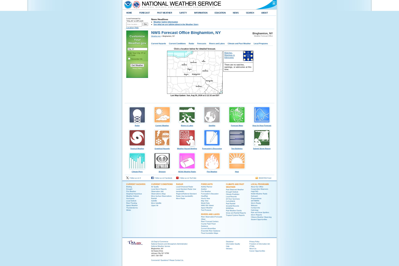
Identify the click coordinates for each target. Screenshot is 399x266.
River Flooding (131, 203)
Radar (191, 44)
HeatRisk (204, 196)
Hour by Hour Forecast (261, 125)
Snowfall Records (232, 206)
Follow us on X (135, 178)
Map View (204, 201)
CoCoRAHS (230, 201)
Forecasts (201, 44)
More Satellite (156, 203)
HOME (129, 13)
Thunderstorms (132, 208)
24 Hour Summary (233, 199)
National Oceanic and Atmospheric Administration (169, 244)
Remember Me (136, 59)
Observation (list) (157, 191)
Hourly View (205, 198)
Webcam (254, 205)
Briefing (129, 186)
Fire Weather (212, 172)
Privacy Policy (137, 68)
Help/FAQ (254, 191)
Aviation (204, 189)
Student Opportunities (259, 219)
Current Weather (162, 125)
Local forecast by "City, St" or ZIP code (134, 19)
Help (227, 246)
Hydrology (254, 210)
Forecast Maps (237, 125)
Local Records (231, 196)
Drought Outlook (232, 192)
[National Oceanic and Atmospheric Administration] (127, 4)
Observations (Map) (158, 193)
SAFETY (183, 13)
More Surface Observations (161, 196)
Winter (128, 210)
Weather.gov (156, 36)
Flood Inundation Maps (209, 233)
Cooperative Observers (259, 189)
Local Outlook (131, 201)
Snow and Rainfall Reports (236, 213)
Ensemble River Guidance (210, 231)
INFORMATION (200, 13)
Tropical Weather (137, 149)
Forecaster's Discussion (212, 149)
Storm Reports (256, 215)
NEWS (236, 13)
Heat (237, 172)
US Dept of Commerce (159, 241)
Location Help (132, 27)
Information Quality (233, 244)
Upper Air (154, 205)
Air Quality (155, 186)
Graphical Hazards (162, 149)
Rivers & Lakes (187, 125)
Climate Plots (137, 172)
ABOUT (264, 13)
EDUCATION (220, 13)
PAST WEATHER (164, 13)
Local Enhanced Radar (184, 186)
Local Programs (261, 44)
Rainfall (154, 198)
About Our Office (257, 186)
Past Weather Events (234, 210)
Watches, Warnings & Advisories (229, 55)
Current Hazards (158, 44)
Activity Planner (206, 186)
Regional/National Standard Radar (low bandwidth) (186, 194)
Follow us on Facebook (163, 178)
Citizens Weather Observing (261, 217)
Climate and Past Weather (239, 44)
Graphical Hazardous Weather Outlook (134, 194)
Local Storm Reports (158, 189)
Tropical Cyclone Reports (235, 215)
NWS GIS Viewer (207, 205)
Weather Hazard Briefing (187, 149)
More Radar (180, 198)
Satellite (212, 125)
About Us (252, 248)
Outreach (254, 196)
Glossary (229, 248)
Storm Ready (256, 203)
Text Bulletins (237, 149)
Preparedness (256, 198)
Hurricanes (130, 198)
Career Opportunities (257, 251)
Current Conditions (177, 44)
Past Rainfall (230, 203)
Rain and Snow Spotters (260, 212)
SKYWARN (255, 201)
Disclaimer (230, 241)
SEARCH (250, 13)
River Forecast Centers (209, 221)
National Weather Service (160, 246)
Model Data (205, 203)
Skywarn (162, 172)
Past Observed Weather (235, 189)
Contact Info (255, 208)
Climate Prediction (232, 194)
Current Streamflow (208, 228)
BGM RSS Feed (264, 178)
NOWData (230, 208)
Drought (129, 189)
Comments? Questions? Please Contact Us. (167, 260)
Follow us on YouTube (187, 178)
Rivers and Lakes (217, 44)
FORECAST (144, 13)
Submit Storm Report (262, 149)
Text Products (206, 210)
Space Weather (132, 205)
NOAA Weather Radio (187, 172)
